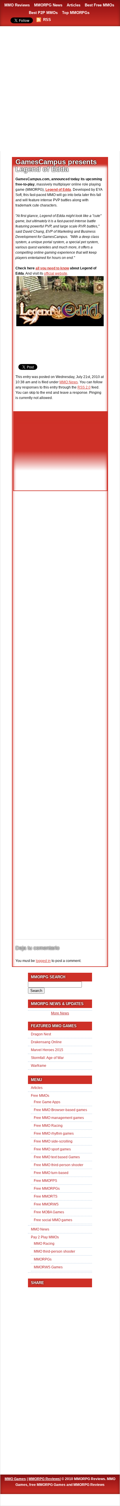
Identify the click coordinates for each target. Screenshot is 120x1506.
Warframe (38, 1066)
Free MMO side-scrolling (53, 1141)
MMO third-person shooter (54, 1251)
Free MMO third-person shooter (58, 1165)
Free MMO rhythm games (54, 1133)
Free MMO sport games (52, 1149)
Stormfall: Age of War (47, 1058)
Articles (73, 5)
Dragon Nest (41, 1034)
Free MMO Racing (48, 1126)
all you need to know (52, 268)
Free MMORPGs (47, 1189)
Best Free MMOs (99, 5)
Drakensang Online (46, 1042)
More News (60, 1013)
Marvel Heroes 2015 (47, 1050)
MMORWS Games (48, 1267)
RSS (47, 19)
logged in (43, 961)
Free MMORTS (45, 1196)
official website (55, 273)
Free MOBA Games (49, 1212)
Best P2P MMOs (43, 12)
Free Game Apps (47, 1102)
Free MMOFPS (45, 1181)
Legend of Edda (58, 190)
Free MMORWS (46, 1204)
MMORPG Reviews (44, 1479)
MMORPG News (48, 5)
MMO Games (15, 1479)
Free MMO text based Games (57, 1157)
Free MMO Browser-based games (60, 1110)
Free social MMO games (53, 1220)
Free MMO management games (59, 1118)
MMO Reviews (17, 5)
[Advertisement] (60, 89)
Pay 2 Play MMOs (45, 1237)
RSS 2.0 (84, 387)
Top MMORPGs (75, 12)
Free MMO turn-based (51, 1173)
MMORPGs (43, 1259)
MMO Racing (44, 1244)
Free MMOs (40, 1096)
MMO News (68, 382)
